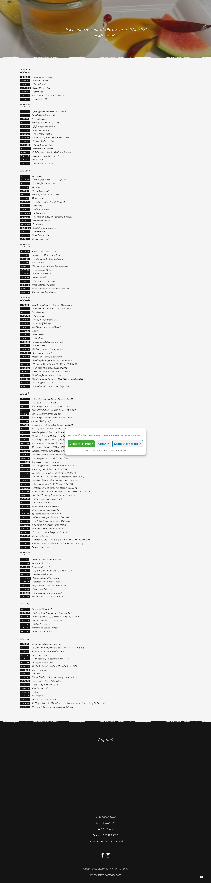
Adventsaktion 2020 (41, 563)
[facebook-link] (102, 856)
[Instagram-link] (108, 856)
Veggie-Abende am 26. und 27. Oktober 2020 (52, 570)
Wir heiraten (38, 316)
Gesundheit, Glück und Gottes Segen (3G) (50, 386)
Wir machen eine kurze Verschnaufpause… (52, 216)
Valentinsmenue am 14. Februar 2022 (49, 367)
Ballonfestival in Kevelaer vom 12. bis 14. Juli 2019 (56, 616)
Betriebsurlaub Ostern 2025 (45, 148)
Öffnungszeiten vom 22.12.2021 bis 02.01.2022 (52, 399)
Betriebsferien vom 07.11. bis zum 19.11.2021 (51, 428)
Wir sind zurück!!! (40, 190)
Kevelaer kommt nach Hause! (46, 581)
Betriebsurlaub (39, 231)
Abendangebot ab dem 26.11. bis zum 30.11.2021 (53, 417)
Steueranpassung (40, 239)
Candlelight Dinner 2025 (43, 183)
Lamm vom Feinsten (42, 589)
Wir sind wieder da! (42, 353)
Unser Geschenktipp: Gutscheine (46, 559)
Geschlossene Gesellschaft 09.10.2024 (49, 202)
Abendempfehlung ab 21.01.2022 (46, 375)
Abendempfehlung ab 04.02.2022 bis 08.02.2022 (55, 364)
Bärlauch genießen (41, 624)
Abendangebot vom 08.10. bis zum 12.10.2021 (52, 443)
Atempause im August (43, 662)
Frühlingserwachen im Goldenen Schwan (51, 152)
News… (35, 330)
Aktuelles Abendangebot (43, 502)
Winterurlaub (37, 262)
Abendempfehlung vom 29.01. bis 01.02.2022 (52, 371)
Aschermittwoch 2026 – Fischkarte (48, 95)
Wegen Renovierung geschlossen (47, 356)
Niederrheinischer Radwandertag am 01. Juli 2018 (55, 677)
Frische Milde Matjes (42, 133)
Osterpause (38, 91)
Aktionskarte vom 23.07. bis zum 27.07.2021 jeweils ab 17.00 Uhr (61, 491)
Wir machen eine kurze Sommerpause (50, 266)
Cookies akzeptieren (81, 443)
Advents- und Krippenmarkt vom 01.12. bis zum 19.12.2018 (57, 647)
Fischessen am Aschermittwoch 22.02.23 (50, 288)
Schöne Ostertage (40, 536)
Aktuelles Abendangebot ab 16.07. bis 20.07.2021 (53, 495)
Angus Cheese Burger (42, 631)
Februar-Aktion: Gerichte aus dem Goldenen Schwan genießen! (61, 539)
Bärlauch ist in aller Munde (45, 699)
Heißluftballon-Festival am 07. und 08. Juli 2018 (54, 666)
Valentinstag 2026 (40, 99)
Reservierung (38, 695)
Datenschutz (108, 451)
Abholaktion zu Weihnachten (44, 402)
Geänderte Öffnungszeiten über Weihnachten (52, 304)
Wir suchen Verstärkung (43, 281)
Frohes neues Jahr (40, 547)
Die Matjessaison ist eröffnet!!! (46, 327)
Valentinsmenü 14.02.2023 (44, 292)
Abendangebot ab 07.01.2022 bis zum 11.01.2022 (53, 382)
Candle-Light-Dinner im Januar (46, 413)
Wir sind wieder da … (43, 144)
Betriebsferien (38, 312)
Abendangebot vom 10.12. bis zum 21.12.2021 (51, 406)
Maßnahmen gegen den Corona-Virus (49, 585)
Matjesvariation (39, 669)
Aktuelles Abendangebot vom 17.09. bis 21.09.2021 (54, 454)
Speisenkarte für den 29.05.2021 (46, 513)
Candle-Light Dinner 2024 (44, 251)
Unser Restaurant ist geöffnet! (46, 506)
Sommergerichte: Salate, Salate (47, 681)
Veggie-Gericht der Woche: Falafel (47, 498)
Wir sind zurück (40, 84)
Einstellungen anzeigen (127, 443)
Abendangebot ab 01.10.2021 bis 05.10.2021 (51, 447)
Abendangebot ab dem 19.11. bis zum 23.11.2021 (52, 424)
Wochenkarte (39, 345)
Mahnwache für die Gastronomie (47, 528)
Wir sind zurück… (39, 119)
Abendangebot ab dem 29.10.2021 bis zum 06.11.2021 (55, 432)
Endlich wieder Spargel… (44, 227)
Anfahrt (35, 692)
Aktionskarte (38, 176)
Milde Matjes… (39, 673)
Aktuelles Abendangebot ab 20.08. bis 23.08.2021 (54, 473)
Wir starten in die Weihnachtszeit (47, 258)
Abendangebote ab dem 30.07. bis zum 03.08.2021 (55, 487)
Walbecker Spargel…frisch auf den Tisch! (51, 517)
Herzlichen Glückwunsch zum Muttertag (51, 521)
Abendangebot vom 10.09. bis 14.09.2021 (50, 458)
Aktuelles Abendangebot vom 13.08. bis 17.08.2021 (54, 480)
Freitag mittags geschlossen (45, 319)
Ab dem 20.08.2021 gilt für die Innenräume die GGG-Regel (59, 476)
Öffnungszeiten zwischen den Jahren (49, 179)
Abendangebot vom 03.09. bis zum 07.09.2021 (53, 465)
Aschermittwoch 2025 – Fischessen (48, 156)
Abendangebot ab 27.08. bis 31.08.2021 (49, 469)
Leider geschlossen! (41, 567)
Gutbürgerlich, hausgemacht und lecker (50, 658)
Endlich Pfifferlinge (41, 323)
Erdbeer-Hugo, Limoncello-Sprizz (47, 510)
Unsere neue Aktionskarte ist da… (47, 255)
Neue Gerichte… (40, 334)
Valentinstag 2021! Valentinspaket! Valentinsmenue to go (58, 543)
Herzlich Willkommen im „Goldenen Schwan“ (53, 706)
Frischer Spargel (40, 688)
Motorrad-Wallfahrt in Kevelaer (47, 620)
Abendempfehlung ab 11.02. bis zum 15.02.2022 (53, 360)
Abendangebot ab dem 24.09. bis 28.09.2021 (52, 450)
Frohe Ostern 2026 (41, 88)
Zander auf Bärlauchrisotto (45, 684)
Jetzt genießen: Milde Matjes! (46, 578)
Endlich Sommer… (40, 80)
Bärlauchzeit (39, 224)
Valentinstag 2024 (40, 235)
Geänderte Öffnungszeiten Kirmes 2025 (50, 137)
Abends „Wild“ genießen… (43, 421)
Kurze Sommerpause (42, 76)
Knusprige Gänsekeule (42, 609)
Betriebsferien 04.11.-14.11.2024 (45, 194)
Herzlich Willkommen (43, 574)
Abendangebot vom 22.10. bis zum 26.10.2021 (52, 436)
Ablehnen (103, 443)
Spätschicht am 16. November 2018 (48, 651)
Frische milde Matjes (42, 270)
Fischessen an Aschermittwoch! (47, 592)
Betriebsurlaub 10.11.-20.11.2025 (46, 122)
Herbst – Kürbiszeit (41, 209)
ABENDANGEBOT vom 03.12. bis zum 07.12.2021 (54, 410)
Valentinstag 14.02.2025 (42, 163)
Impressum (121, 451)
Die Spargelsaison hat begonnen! (47, 349)
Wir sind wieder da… (42, 273)
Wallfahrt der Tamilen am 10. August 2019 (52, 612)
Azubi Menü (37, 159)
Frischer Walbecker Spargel (45, 141)
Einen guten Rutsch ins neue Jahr (47, 644)
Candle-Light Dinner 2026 (44, 115)
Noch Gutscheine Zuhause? (44, 284)
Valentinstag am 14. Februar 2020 (47, 596)
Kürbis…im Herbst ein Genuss (46, 461)
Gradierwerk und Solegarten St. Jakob (50, 532)
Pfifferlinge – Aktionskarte (44, 126)
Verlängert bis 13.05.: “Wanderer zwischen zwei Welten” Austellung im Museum (68, 703)
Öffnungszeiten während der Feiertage (50, 111)
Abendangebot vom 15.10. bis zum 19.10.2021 (51, 439)
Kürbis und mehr (40, 655)
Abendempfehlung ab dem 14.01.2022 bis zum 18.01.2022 (57, 378)
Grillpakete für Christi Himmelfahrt (49, 524)
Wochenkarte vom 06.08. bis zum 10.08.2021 (53, 484)
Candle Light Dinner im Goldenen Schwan (51, 308)
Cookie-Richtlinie (92, 451)
